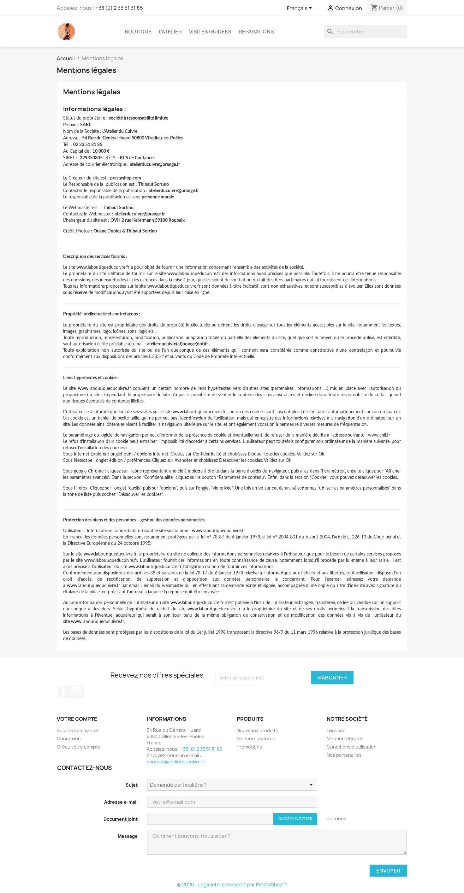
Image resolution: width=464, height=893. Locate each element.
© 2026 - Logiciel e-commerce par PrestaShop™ (232, 884)
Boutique (138, 31)
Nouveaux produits (257, 730)
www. (153, 286)
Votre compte (77, 718)
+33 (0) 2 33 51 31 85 (119, 7)
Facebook (63, 691)
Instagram (77, 691)
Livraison (336, 730)
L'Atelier (170, 31)
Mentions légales (345, 739)
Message (128, 836)
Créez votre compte (79, 747)
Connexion (69, 739)
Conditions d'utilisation (352, 747)
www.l (82, 267)
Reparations (256, 31)
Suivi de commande (77, 730)
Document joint (121, 819)
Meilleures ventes (256, 739)
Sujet (132, 785)
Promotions (249, 747)
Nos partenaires (344, 755)
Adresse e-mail (121, 802)
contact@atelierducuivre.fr (176, 762)
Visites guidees (210, 31)
